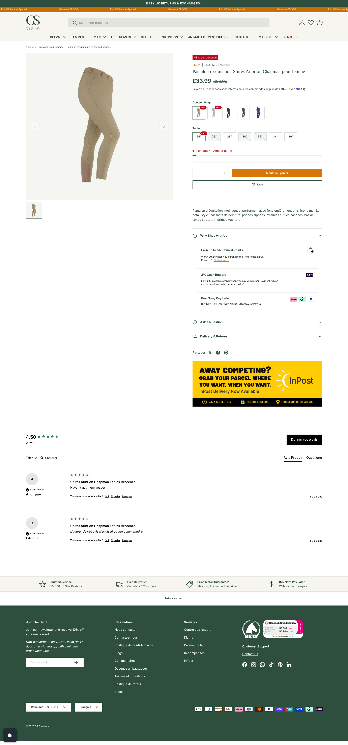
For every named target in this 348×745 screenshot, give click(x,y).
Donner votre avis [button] (304, 439)
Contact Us (250, 654)
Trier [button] (30, 458)
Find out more (221, 260)
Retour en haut (174, 598)
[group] (47, 437)
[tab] (293, 459)
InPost (188, 661)
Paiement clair (194, 645)
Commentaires (125, 661)
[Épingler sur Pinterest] (226, 353)
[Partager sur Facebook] (218, 353)
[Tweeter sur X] (210, 353)
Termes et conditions (130, 676)
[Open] (10, 735)
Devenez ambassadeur (131, 668)
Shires (196, 65)
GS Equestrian (42, 726)
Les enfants (121, 37)
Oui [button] (107, 496)
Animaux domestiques (206, 37)
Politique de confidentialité (134, 645)
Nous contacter (126, 630)
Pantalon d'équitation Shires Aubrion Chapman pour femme (89, 47)
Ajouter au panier (277, 173)
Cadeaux (242, 37)
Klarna (188, 637)
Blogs (119, 653)
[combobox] (168, 22)
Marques (266, 37)
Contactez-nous (126, 637)
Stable (146, 37)
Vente (288, 37)
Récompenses (194, 653)
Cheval (56, 37)
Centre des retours (197, 630)
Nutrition (170, 37)
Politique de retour (128, 684)
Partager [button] (127, 496)
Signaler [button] (115, 496)
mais (97, 37)
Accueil (30, 47)
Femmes (77, 37)
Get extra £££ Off (65, 9)
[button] (319, 22)
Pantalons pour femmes (50, 47)
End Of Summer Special (120, 9)
